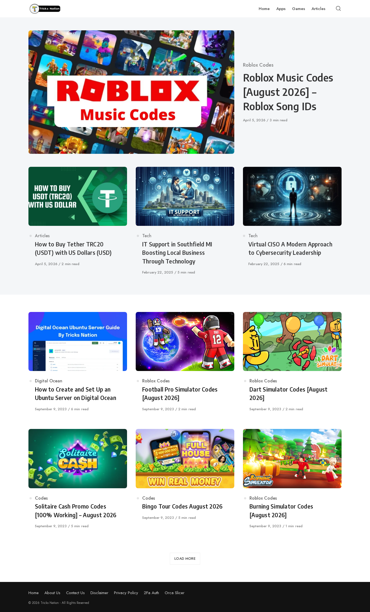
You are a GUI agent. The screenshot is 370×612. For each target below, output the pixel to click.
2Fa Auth (151, 593)
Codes (41, 498)
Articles (42, 236)
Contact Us (75, 593)
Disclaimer (99, 593)
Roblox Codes (258, 65)
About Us (52, 593)
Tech (146, 236)
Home (33, 593)
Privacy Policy (126, 593)
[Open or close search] (338, 8)
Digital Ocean (48, 381)
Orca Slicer (174, 593)
